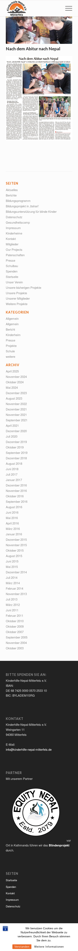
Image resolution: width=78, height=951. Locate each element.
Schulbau (12, 266)
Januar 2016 (14, 534)
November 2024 (16, 376)
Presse (10, 260)
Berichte (11, 195)
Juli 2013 (11, 599)
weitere (10, 356)
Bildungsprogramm (18, 200)
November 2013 (16, 594)
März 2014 (13, 583)
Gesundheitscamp (18, 222)
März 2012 (13, 604)
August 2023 (14, 398)
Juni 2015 (12, 561)
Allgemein (12, 318)
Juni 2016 (12, 512)
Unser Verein (14, 282)
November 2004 (16, 643)
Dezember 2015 (16, 539)
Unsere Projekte (16, 293)
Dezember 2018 (16, 458)
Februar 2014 (14, 588)
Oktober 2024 (15, 382)
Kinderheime (14, 233)
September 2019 (16, 452)
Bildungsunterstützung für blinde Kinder (31, 211)
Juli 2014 (11, 577)
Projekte (11, 345)
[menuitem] (66, 8)
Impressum (13, 228)
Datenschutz (14, 217)
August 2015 (14, 556)
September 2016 (16, 501)
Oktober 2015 (15, 550)
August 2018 (14, 463)
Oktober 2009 (15, 626)
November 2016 (16, 490)
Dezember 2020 (16, 431)
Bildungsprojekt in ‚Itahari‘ (22, 206)
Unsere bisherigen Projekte (23, 287)
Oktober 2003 (15, 648)
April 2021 (12, 425)
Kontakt (11, 238)
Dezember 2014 (16, 572)
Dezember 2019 (16, 442)
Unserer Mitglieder (18, 298)
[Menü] (66, 8)
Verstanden (21, 946)
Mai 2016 (12, 518)
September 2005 (16, 637)
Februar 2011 (14, 615)
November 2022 (16, 404)
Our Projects (14, 249)
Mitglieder (12, 244)
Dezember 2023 (16, 393)
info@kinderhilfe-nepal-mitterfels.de (29, 749)
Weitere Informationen (49, 946)
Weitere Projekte (16, 304)
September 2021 (16, 420)
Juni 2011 (12, 610)
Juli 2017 (11, 474)
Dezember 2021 (16, 409)
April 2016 (12, 523)
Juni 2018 (12, 469)
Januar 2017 (14, 480)
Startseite (12, 277)
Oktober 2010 (15, 621)
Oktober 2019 (15, 447)
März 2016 (13, 528)
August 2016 (14, 507)
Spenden (11, 271)
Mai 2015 (12, 566)
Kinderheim (13, 335)
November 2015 (16, 545)
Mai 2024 (12, 387)
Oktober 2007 (15, 632)
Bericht (10, 329)
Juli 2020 (11, 436)
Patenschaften (15, 255)
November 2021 (16, 414)
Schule (10, 351)
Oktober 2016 (15, 496)
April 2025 (12, 371)
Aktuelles (12, 190)
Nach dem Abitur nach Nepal (33, 48)
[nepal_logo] (32, 8)
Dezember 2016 (16, 485)
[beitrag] (39, 29)
